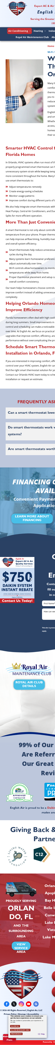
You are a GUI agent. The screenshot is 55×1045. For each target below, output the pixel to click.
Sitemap (22, 1014)
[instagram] (21, 1004)
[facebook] (6, 1004)
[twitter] (14, 1004)
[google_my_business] (36, 1004)
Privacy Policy (10, 1014)
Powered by (47, 1042)
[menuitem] (19, 31)
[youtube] (28, 1004)
